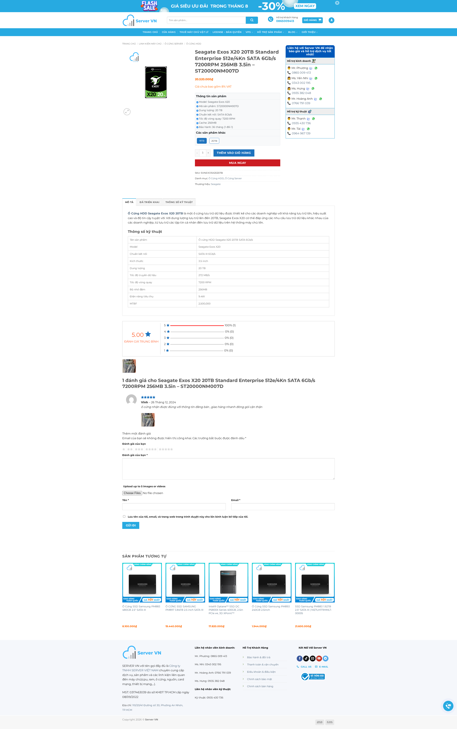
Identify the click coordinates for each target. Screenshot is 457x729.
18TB (201, 140)
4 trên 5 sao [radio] (150, 449)
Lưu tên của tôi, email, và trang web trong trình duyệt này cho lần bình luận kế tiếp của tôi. (188, 516)
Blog (291, 32)
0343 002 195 (301, 83)
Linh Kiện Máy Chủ (150, 43)
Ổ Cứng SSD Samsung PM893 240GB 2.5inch (271, 608)
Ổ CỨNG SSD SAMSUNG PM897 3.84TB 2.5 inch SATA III (184, 608)
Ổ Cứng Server (174, 43)
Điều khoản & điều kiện (261, 671)
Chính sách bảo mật (259, 679)
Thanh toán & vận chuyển (262, 664)
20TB (214, 140)
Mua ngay (237, 163)
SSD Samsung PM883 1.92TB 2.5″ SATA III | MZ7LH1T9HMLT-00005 (313, 610)
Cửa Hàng (169, 32)
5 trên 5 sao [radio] (165, 449)
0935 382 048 (301, 93)
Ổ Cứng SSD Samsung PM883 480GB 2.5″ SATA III (141, 608)
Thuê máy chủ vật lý (194, 32)
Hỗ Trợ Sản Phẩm (269, 32)
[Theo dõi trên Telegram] (325, 659)
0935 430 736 (301, 123)
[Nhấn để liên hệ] (448, 706)
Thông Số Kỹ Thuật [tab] (179, 202)
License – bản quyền (227, 32)
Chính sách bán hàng (260, 686)
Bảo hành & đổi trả (258, 657)
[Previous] (122, 598)
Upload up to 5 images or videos (144, 486)
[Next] (334, 598)
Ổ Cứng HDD (193, 43)
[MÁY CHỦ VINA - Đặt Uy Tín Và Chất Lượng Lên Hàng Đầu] (140, 20)
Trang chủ (150, 32)
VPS (248, 32)
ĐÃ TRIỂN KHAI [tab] (149, 202)
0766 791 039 (301, 103)
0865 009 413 (301, 72)
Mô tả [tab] (129, 202)
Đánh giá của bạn (134, 443)
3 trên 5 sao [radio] (138, 449)
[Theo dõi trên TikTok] (306, 659)
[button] (312, 20)
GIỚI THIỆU (309, 32)
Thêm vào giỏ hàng (234, 153)
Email (235, 500)
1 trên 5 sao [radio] (123, 449)
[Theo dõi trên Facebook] (300, 659)
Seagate (216, 184)
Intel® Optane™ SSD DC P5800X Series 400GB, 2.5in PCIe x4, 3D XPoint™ (226, 610)
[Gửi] (252, 20)
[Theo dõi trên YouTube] (319, 659)
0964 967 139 (301, 133)
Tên (125, 500)
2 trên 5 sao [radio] (129, 449)
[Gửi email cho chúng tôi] (313, 659)
